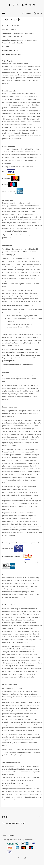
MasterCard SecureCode (11, 556)
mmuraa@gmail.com (10, 51)
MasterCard (6, 178)
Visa (4, 172)
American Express (8, 191)
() (39, 14)
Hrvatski (11, 835)
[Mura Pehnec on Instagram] (25, 858)
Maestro (5, 185)
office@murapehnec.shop (11, 54)
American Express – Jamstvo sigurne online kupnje (20, 562)
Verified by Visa (7, 549)
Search (28, 14)
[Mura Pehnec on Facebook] (18, 858)
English (5, 835)
